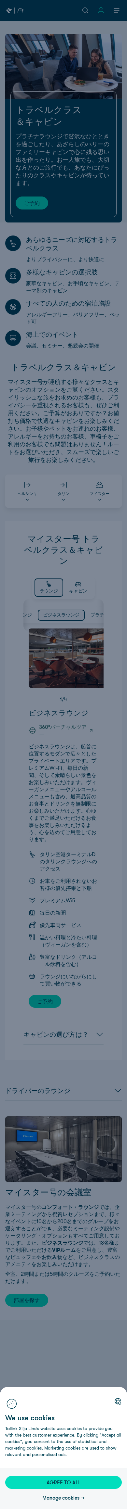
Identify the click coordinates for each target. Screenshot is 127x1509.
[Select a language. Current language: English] (118, 1401)
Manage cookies (60, 1497)
